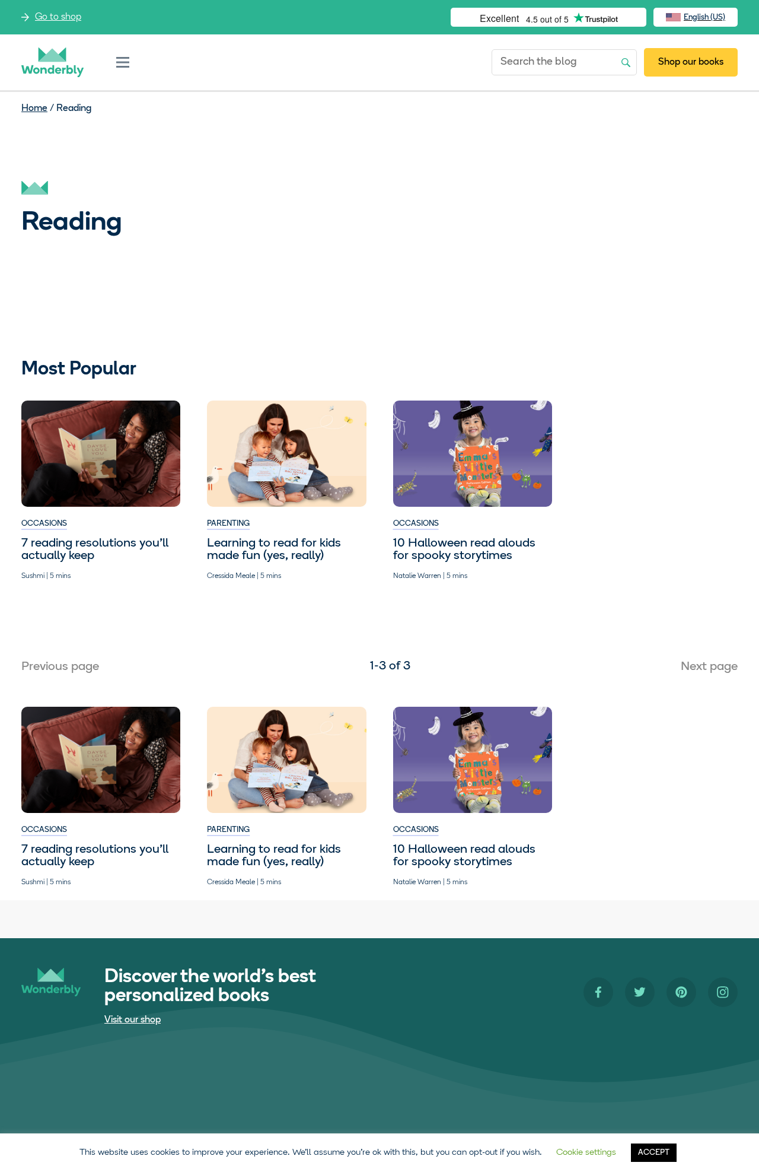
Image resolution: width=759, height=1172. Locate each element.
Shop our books (690, 62)
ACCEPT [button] (653, 1153)
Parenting (228, 524)
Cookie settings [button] (586, 1152)
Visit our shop (132, 1020)
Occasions (44, 524)
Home (34, 108)
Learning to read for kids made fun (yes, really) (274, 549)
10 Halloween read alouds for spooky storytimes (464, 549)
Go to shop (58, 17)
